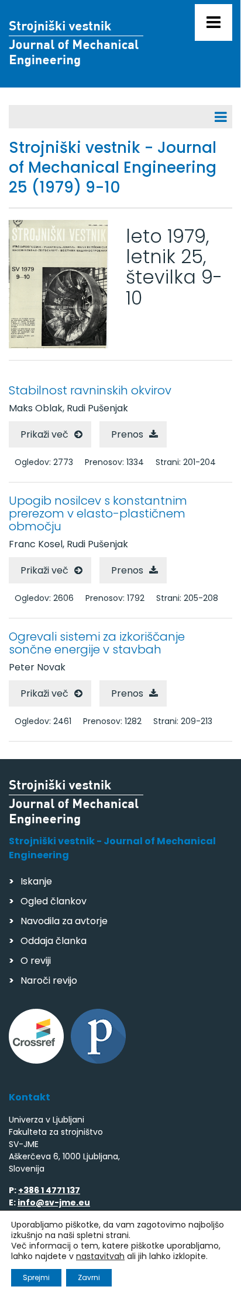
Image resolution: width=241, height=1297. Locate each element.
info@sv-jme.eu (54, 1202)
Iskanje (36, 881)
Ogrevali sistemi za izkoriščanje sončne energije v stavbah (97, 643)
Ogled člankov (53, 901)
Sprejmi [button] (36, 1277)
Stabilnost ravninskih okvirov (90, 390)
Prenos (127, 434)
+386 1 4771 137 (49, 1190)
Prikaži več (44, 434)
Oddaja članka (53, 941)
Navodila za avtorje (64, 921)
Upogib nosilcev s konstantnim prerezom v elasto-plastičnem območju (98, 513)
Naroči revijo (48, 980)
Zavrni (89, 1277)
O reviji (35, 960)
